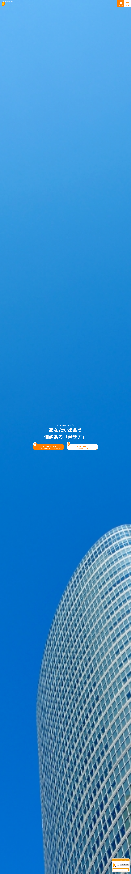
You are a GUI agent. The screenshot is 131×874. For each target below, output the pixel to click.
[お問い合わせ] (121, 3)
